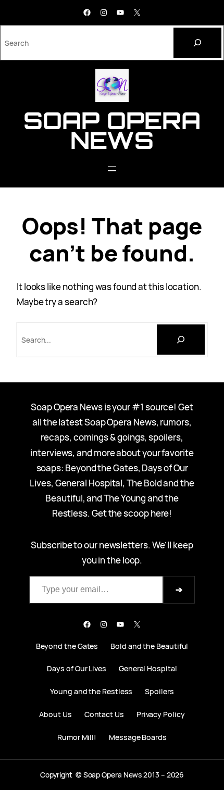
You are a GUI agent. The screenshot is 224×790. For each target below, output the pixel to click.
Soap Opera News (111, 130)
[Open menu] (112, 168)
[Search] (197, 43)
